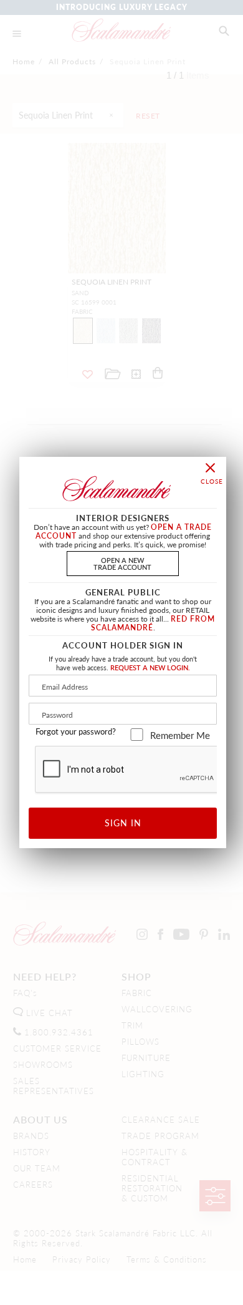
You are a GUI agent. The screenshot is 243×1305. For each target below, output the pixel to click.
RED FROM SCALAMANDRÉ (153, 623)
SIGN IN (123, 822)
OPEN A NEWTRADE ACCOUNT (122, 563)
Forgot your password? (76, 731)
